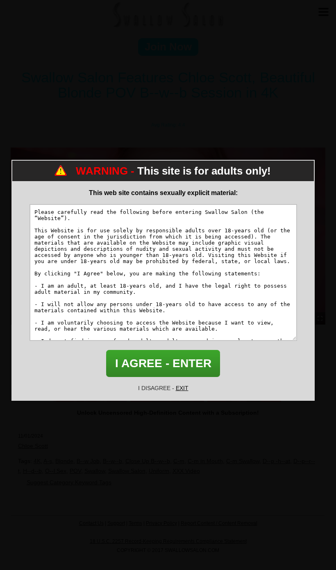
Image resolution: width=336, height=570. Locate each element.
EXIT (182, 388)
